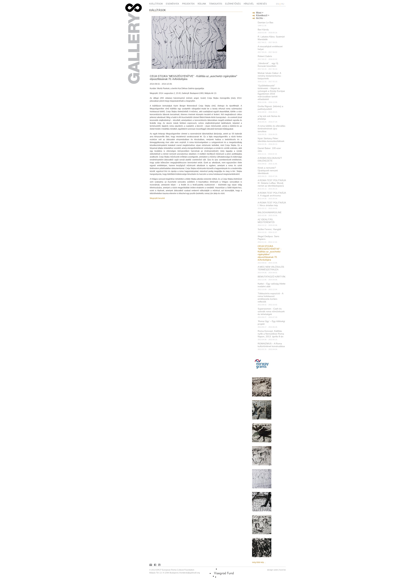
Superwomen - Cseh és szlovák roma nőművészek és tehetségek (271, 311)
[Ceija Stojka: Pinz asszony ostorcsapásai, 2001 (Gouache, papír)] (261, 419)
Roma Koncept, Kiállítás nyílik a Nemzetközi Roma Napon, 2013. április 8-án (271, 334)
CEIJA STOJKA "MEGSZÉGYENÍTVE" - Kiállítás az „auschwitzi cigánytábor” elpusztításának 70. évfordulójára (269, 253)
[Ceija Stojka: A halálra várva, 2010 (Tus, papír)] (261, 533)
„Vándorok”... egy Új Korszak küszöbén (268, 64)
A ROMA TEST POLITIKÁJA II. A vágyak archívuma (272, 194)
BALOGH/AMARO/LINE (269, 212)
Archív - (260, 18)
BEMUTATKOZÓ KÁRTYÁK (271, 276)
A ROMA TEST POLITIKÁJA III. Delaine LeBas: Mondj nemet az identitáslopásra (272, 183)
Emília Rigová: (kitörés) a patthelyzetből (270, 107)
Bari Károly (263, 29)
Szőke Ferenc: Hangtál (269, 229)
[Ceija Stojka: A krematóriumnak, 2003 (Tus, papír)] (261, 556)
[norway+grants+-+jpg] (261, 373)
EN (277, 4)
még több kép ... (259, 562)
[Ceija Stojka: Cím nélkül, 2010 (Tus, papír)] (261, 442)
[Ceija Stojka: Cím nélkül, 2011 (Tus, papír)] (261, 396)
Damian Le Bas (265, 22)
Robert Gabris (265, 56)
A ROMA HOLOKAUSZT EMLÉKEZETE (270, 159)
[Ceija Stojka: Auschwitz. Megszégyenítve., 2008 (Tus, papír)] (261, 488)
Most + (259, 12)
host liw (282, 570)
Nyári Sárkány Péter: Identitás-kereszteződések (271, 139)
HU (282, 4)
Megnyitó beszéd (157, 198)
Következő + (262, 15)
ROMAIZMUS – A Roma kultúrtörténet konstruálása (271, 345)
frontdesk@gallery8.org (189, 573)
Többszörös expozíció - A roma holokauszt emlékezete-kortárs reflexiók (270, 297)
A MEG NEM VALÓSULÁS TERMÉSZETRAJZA (271, 268)
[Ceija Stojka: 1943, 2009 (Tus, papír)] (261, 465)
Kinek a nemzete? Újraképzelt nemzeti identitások (268, 170)
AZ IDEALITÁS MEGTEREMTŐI (266, 220)
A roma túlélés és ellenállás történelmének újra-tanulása (271, 129)
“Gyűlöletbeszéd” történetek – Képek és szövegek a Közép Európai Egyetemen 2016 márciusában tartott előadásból (271, 92)
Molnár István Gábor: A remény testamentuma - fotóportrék (270, 76)
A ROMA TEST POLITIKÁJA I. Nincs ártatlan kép (272, 204)
